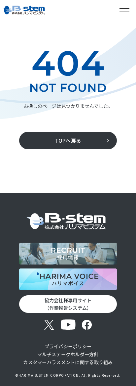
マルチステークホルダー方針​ (68, 354)
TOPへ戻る (68, 140)
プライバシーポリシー (68, 346)
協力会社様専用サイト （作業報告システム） (68, 304)
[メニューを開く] (124, 10)
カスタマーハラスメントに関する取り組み (68, 362)
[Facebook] (87, 324)
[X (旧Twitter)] (49, 324)
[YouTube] (68, 324)
